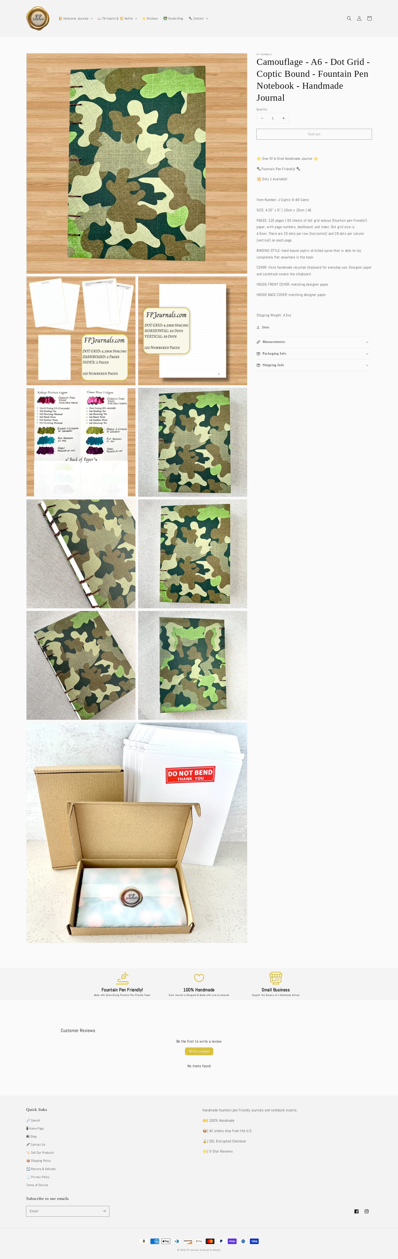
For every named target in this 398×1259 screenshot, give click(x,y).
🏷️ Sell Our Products (40, 1152)
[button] (75, 18)
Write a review (199, 1051)
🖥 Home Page (35, 1128)
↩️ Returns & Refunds (41, 1169)
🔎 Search (33, 1120)
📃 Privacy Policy (38, 1177)
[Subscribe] (104, 1211)
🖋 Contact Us (35, 1144)
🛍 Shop (31, 1136)
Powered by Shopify (210, 1249)
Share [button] (265, 327)
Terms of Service (37, 1185)
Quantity (262, 109)
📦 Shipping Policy (38, 1161)
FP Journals (193, 1249)
